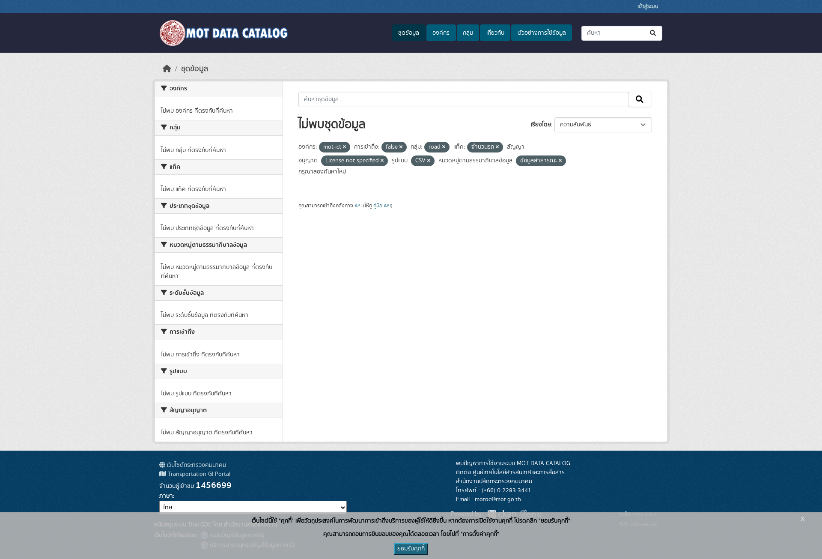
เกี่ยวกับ (495, 33)
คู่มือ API (382, 205)
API (358, 205)
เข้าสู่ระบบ (647, 7)
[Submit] (653, 33)
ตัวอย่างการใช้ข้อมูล (542, 33)
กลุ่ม (468, 33)
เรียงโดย (541, 124)
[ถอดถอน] (344, 147)
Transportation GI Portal (198, 474)
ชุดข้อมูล (408, 33)
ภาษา (166, 496)
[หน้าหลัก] (167, 69)
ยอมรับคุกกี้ (411, 548)
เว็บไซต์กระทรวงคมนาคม (195, 465)
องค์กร (441, 33)
